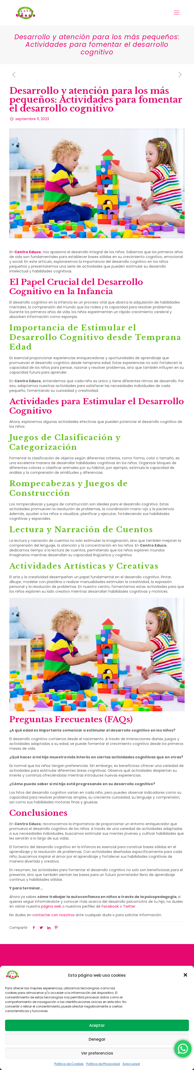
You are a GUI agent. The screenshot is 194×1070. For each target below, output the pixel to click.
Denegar (97, 1039)
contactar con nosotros (53, 914)
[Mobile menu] (176, 12)
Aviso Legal (131, 1064)
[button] (186, 975)
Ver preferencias (97, 1053)
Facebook (110, 906)
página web (51, 906)
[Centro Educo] (25, 12)
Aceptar (97, 1025)
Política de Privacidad (103, 1064)
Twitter (129, 906)
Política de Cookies (69, 1064)
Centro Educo (27, 251)
